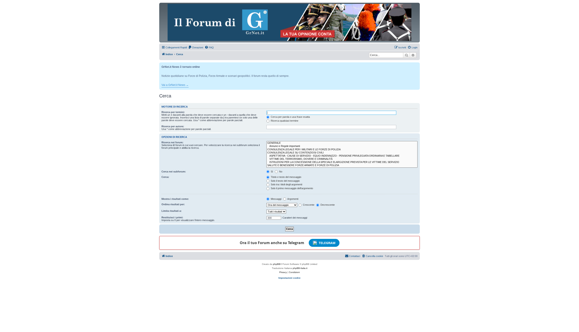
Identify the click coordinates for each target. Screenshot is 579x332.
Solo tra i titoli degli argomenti (286, 184)
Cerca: (165, 177)
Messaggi (275, 199)
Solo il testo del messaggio (285, 180)
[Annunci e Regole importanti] (342, 146)
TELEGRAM (327, 243)
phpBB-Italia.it (300, 268)
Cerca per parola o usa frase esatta (290, 116)
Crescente (308, 204)
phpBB (276, 264)
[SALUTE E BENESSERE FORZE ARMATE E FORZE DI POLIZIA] (342, 165)
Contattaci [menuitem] (354, 256)
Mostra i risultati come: (175, 199)
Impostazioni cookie (289, 278)
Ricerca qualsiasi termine (284, 120)
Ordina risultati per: (173, 204)
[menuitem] (195, 47)
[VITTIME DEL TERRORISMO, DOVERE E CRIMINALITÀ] (342, 159)
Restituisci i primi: (172, 217)
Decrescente (327, 204)
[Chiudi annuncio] (417, 65)
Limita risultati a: (171, 211)
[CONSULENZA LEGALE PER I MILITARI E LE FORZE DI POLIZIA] (342, 149)
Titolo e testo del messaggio (285, 177)
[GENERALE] (342, 143)
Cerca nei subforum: (173, 171)
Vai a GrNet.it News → (175, 85)
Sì (271, 171)
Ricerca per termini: (173, 112)
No (280, 171)
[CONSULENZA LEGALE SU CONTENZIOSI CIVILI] (342, 152)
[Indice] (289, 22)
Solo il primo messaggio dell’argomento (291, 188)
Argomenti (292, 199)
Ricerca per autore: (172, 126)
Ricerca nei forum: (172, 142)
